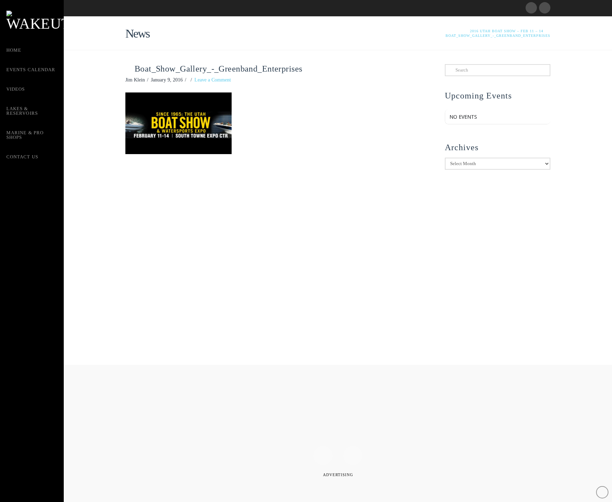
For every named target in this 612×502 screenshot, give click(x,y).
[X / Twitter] (544, 7)
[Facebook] (531, 7)
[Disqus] (271, 260)
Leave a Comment (212, 80)
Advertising (338, 475)
